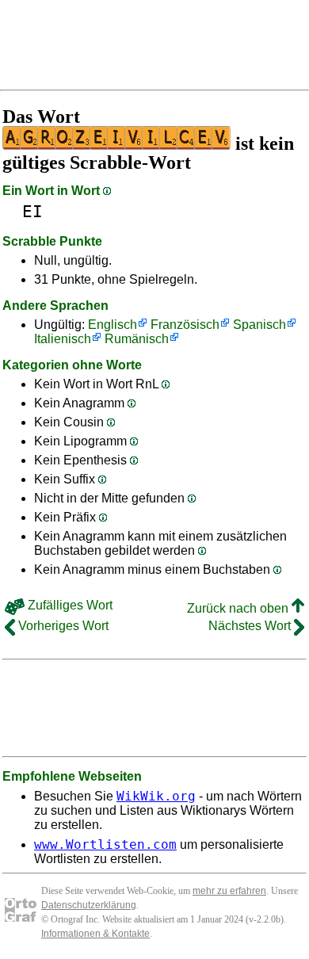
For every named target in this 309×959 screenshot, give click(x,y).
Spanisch (259, 324)
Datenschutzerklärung (88, 905)
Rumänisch (137, 339)
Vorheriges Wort (62, 625)
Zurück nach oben (239, 608)
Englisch (112, 324)
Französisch (185, 324)
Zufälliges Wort (69, 605)
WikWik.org (156, 796)
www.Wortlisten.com (105, 844)
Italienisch (62, 339)
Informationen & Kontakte (95, 933)
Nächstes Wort (251, 625)
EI (32, 211)
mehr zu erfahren (229, 890)
